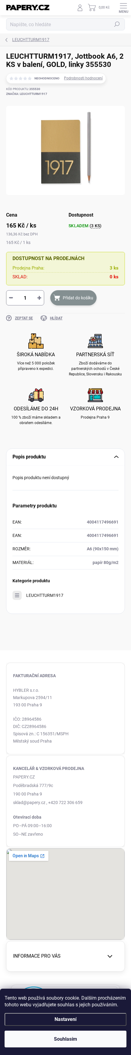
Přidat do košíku (78, 297)
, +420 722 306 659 (64, 802)
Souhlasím (65, 1039)
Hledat (117, 24)
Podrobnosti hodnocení (83, 78)
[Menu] (123, 7)
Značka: (26, 94)
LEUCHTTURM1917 (44, 595)
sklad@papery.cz (29, 802)
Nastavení (65, 1019)
